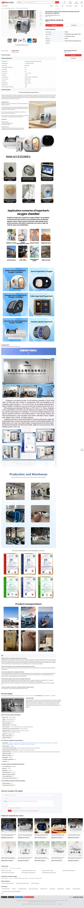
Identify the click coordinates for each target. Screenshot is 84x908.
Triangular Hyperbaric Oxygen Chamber (29, 870)
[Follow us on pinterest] (80, 897)
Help (62, 5)
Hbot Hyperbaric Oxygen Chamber (44, 742)
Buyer (57, 5)
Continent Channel (55, 900)
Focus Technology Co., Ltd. (34, 904)
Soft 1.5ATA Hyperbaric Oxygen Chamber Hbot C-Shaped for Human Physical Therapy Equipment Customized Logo (25, 858)
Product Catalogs (17, 868)
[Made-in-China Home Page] (7, 2)
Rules (82, 5)
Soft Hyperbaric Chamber (33, 742)
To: (6, 798)
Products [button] (19, 2)
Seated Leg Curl (52, 888)
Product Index (61, 900)
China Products (24, 900)
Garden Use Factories (6, 888)
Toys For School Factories (33, 888)
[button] (53, 2)
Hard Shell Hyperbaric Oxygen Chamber (49, 872)
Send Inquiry (54, 25)
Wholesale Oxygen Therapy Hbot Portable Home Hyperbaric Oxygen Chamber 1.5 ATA (75, 858)
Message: (5, 801)
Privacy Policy (59, 904)
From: (6, 795)
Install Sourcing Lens (29, 897)
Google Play (11, 897)
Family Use (14, 888)
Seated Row (68, 888)
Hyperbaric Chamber (13, 742)
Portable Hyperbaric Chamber (11, 744)
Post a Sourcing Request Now (33, 810)
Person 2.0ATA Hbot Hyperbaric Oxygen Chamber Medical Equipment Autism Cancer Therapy (42, 835)
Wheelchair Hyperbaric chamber (47, 870)
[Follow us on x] (75, 897)
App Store (4, 897)
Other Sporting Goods (35, 883)
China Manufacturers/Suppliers (33, 900)
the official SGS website (28, 695)
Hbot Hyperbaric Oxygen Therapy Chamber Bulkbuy (11, 891)
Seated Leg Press (61, 888)
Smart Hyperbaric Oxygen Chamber (68, 870)
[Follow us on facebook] (74, 897)
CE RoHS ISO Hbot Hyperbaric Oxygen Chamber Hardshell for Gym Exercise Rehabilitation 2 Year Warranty (58, 835)
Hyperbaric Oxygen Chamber (22, 742)
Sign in (82, 3)
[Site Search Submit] (57, 2)
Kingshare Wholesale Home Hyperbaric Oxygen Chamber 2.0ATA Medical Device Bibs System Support (8, 858)
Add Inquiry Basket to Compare (22, 45)
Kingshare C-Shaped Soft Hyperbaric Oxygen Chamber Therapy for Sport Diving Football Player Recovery (42, 858)
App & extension (69, 5)
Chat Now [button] (74, 25)
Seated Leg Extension (76, 888)
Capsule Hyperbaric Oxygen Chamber (7, 872)
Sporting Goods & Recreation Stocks (22, 883)
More (2, 893)
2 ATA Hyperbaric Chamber (23, 744)
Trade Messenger (19, 897)
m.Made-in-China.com (44, 901)
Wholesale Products (42, 900)
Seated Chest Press (43, 888)
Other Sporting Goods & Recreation (22, 8)
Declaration (54, 904)
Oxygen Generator (31, 744)
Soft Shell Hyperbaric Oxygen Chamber (28, 872)
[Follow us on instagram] (77, 897)
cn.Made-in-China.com (52, 901)
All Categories (5, 5)
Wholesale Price (48, 900)
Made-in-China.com (37, 901)
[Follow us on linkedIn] (82, 897)
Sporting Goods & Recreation (10, 8)
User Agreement (48, 904)
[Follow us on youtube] (79, 897)
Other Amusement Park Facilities (8, 883)
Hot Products (19, 900)
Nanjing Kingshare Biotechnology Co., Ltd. (52, 15)
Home (2, 8)
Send (10, 810)
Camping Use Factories (22, 888)
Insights (66, 900)
